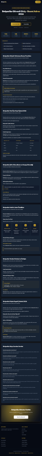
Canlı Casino (3, 442)
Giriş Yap (38, 1)
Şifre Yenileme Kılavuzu (8, 46)
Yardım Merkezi (24, 440)
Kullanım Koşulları (25, 444)
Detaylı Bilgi (26, 24)
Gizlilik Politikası (24, 442)
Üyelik (23, 432)
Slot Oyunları (3, 444)
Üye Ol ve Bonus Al (21, 417)
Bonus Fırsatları (24, 430)
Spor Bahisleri (3, 440)
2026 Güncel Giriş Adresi (27, 48)
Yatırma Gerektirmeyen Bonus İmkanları (11, 43)
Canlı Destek (24, 434)
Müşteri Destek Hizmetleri (8, 48)
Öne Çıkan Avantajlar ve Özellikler (29, 46)
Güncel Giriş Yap (15, 24)
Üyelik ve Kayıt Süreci (27, 43)
